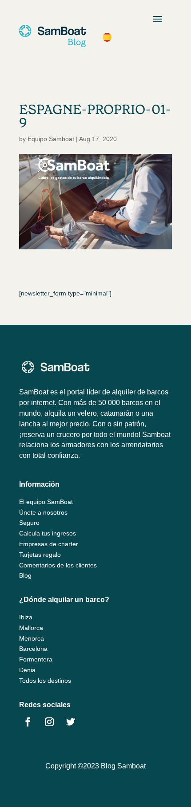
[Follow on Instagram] (49, 722)
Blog (25, 575)
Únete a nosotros (43, 512)
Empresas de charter (48, 543)
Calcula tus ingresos (47, 533)
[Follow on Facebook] (28, 722)
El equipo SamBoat (46, 501)
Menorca (31, 638)
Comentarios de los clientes (58, 565)
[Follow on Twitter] (71, 722)
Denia (27, 669)
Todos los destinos (45, 680)
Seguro (29, 522)
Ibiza (25, 617)
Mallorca (31, 627)
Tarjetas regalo (40, 554)
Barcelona (33, 648)
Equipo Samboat (51, 138)
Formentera (35, 659)
